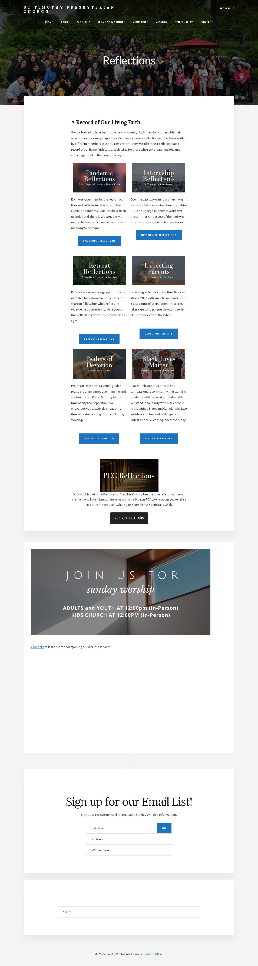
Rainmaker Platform (151, 954)
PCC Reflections (129, 518)
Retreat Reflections (99, 339)
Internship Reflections (158, 235)
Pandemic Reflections (99, 241)
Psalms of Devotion (99, 438)
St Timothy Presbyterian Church (70, 9)
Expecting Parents (159, 334)
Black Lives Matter (159, 438)
